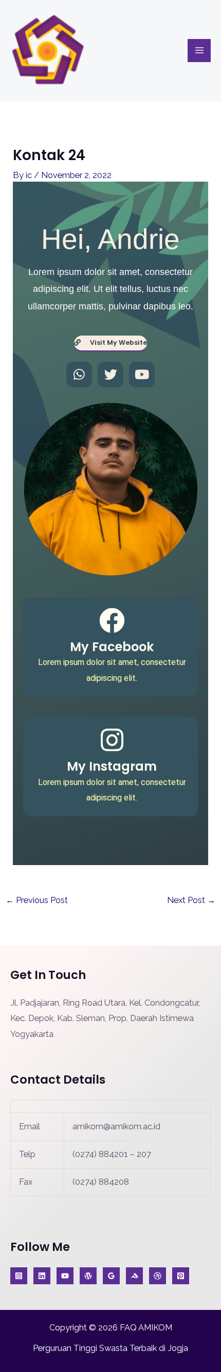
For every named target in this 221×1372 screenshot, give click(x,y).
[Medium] (134, 1275)
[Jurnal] (180, 1275)
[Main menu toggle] (199, 50)
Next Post (191, 900)
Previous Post (37, 900)
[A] (157, 1275)
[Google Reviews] (111, 1275)
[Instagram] (18, 1275)
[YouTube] (65, 1275)
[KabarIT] (41, 1275)
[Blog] (88, 1275)
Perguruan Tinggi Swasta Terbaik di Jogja (110, 1348)
